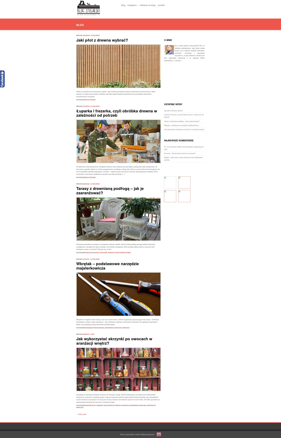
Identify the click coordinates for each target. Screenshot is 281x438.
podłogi (88, 252)
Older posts (81, 414)
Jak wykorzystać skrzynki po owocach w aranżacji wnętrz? (114, 341)
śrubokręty (109, 328)
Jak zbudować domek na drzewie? (184, 153)
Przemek (167, 153)
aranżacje (126, 405)
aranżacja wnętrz (114, 405)
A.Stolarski (95, 35)
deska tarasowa (101, 252)
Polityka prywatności (147, 434)
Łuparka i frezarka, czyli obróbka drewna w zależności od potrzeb (116, 113)
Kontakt (161, 5)
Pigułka (166, 157)
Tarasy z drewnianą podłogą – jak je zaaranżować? (110, 190)
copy (92, 334)
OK (159, 434)
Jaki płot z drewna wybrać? (102, 40)
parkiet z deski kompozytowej (119, 252)
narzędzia (89, 328)
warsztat (118, 328)
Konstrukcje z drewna (94, 405)
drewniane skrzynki (138, 405)
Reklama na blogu (148, 5)
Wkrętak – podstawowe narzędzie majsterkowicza (107, 266)
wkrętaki (125, 328)
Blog (123, 5)
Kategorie (132, 5)
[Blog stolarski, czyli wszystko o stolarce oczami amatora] (88, 8)
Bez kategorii (90, 100)
